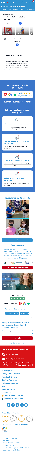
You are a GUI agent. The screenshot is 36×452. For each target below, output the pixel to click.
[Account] (29, 2)
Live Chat (26, 313)
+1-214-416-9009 (13, 313)
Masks (4, 9)
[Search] (22, 2)
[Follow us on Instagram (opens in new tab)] (13, 405)
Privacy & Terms (8, 389)
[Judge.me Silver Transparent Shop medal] (13, 418)
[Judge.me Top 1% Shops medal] (21, 418)
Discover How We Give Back (17, 268)
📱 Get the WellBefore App (12, 399)
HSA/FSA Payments (9, 380)
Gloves (15, 9)
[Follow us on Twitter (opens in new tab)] (22, 405)
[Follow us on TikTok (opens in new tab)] (17, 405)
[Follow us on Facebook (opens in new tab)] (8, 405)
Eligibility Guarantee (10, 383)
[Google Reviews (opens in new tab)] (10, 94)
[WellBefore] (8, 2)
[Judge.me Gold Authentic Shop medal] (5, 418)
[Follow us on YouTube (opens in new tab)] (26, 405)
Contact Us (6, 392)
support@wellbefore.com (15, 359)
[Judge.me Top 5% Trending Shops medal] (29, 418)
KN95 (9, 9)
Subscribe (17, 338)
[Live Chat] (25, 2)
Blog (3, 386)
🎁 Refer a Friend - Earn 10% (13, 396)
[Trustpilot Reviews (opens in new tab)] (15, 94)
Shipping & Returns (9, 377)
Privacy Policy (27, 343)
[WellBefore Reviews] (5, 94)
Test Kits (22, 9)
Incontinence (31, 9)
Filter (7, 23)
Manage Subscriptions (11, 374)
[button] (2, 2)
